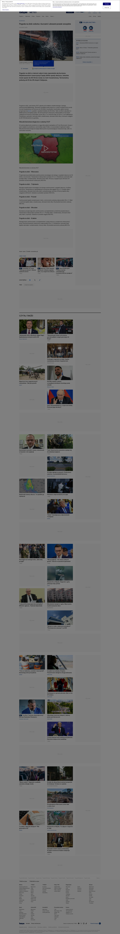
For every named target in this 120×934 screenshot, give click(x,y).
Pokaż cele (107, 7)
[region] (60, 6)
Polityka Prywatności (5, 9)
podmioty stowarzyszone (21, 3)
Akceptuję (107, 3)
